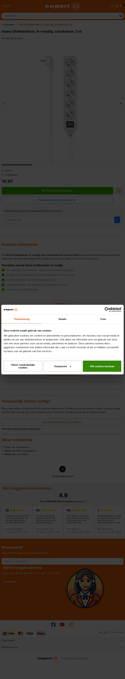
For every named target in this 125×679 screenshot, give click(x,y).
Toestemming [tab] (21, 319)
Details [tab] (63, 319)
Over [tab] (103, 319)
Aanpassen (60, 366)
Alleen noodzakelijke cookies (23, 366)
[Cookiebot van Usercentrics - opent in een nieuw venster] (107, 309)
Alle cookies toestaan (102, 366)
